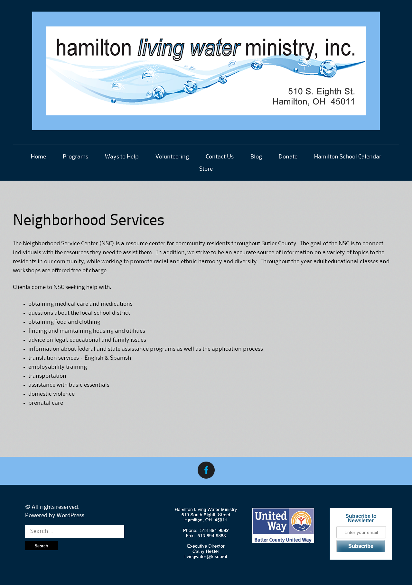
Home (38, 156)
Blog (256, 156)
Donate (288, 156)
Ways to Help (122, 156)
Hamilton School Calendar (347, 156)
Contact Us (220, 156)
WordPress (70, 515)
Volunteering (172, 156)
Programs (75, 156)
